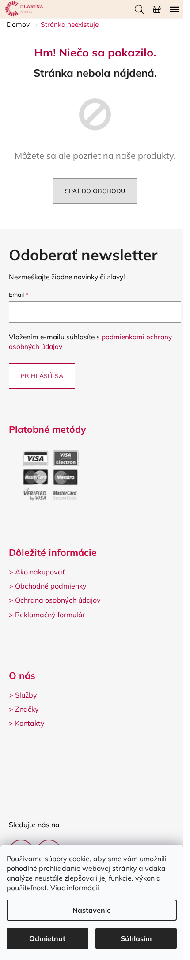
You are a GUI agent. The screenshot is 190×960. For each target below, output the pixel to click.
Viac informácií (74, 887)
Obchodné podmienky (51, 585)
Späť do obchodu (95, 191)
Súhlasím (136, 938)
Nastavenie (91, 910)
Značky (27, 709)
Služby (26, 694)
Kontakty (30, 723)
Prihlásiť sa (42, 376)
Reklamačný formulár (50, 614)
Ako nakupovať (40, 571)
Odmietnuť (47, 938)
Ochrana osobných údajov (58, 600)
